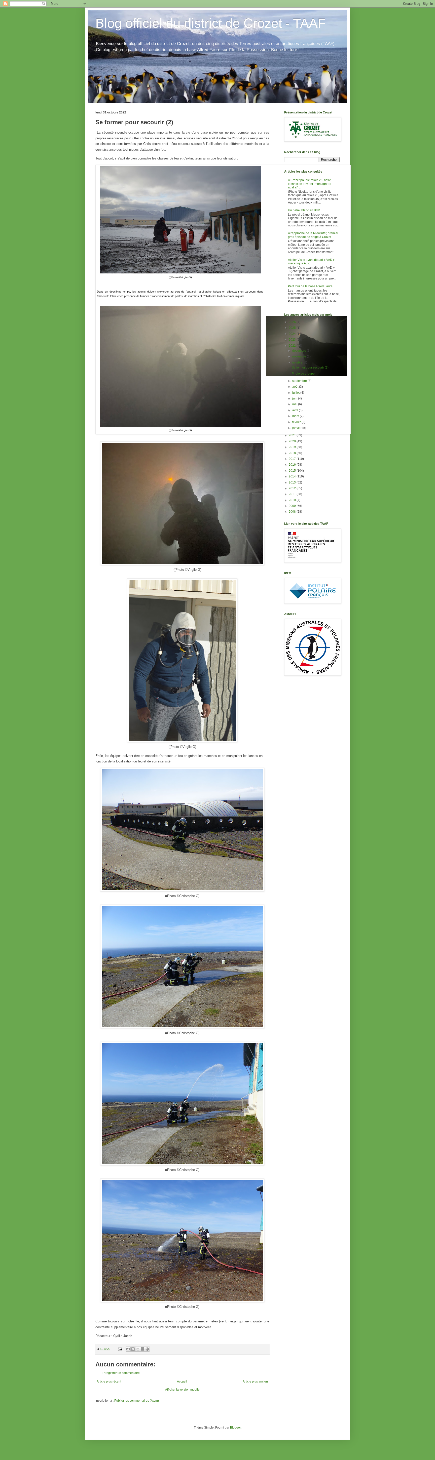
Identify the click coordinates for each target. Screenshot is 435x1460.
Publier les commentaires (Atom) (136, 1400)
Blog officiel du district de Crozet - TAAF (210, 23)
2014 (293, 476)
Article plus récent (109, 1381)
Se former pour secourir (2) (310, 367)
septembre (300, 381)
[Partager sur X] (137, 1349)
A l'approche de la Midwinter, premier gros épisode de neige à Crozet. (313, 234)
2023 (293, 339)
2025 (293, 328)
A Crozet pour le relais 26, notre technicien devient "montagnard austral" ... (309, 183)
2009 (293, 506)
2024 (293, 334)
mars (296, 416)
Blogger (235, 1427)
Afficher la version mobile (182, 1389)
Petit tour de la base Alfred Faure (310, 286)
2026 (293, 322)
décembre (299, 350)
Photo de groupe (303, 373)
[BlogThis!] (132, 1349)
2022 (293, 345)
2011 (293, 494)
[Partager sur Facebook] (142, 1349)
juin (295, 398)
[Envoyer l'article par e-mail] (120, 1348)
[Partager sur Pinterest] (147, 1349)
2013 (293, 482)
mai (295, 404)
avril (295, 410)
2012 (293, 488)
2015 (293, 470)
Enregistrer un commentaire (121, 1373)
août (295, 386)
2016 (293, 464)
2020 (293, 441)
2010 (293, 500)
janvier (297, 428)
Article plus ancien (255, 1381)
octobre (297, 362)
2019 (293, 447)
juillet (296, 392)
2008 (293, 511)
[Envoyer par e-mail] (128, 1349)
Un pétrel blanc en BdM (304, 210)
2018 (293, 453)
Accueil (182, 1381)
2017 (293, 459)
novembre (299, 356)
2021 (293, 435)
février (297, 422)
